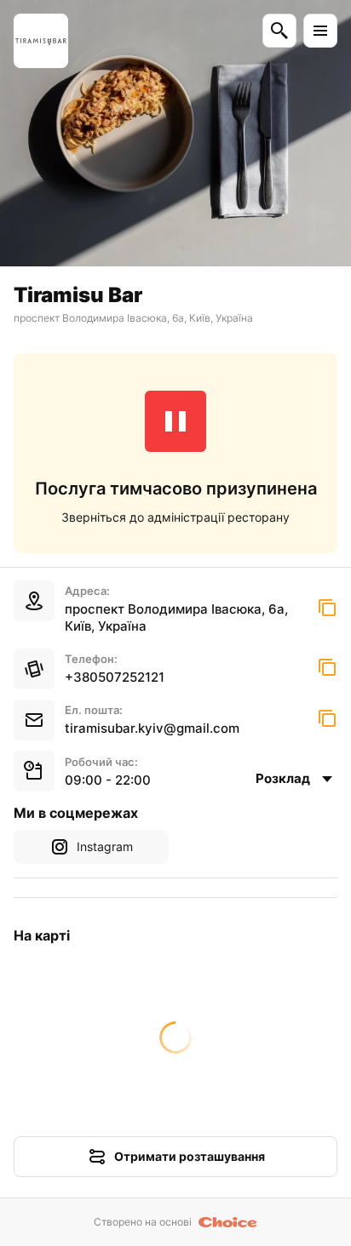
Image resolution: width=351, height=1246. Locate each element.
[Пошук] (279, 31)
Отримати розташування (189, 1156)
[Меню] (320, 31)
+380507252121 (114, 677)
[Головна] (41, 41)
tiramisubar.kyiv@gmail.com (152, 728)
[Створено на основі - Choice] (228, 1222)
